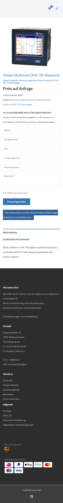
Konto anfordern (11, 398)
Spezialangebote (11, 389)
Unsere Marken (11, 385)
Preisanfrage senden (16, 201)
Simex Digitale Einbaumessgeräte (19, 80)
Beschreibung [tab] (10, 232)
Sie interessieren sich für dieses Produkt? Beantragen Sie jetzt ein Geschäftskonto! (30, 215)
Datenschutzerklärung (14, 420)
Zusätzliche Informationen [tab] (16, 239)
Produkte (7, 380)
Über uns (7, 415)
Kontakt (7, 410)
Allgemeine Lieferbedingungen (18, 424)
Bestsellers (8, 394)
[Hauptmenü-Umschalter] (57, 9)
